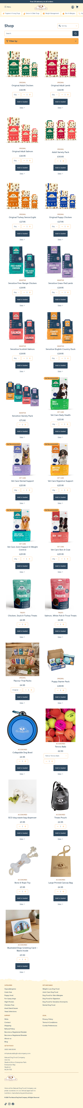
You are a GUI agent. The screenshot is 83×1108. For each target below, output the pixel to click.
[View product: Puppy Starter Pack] (61, 673)
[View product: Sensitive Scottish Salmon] (22, 342)
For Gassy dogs (10, 999)
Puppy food (8, 995)
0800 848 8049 (10, 1049)
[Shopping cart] (77, 7)
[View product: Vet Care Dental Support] (22, 474)
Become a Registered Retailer (15, 1032)
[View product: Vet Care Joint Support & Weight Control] (22, 541)
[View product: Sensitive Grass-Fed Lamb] (61, 276)
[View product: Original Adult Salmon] (22, 144)
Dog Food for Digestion (51, 999)
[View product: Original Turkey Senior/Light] (22, 210)
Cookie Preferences (50, 1026)
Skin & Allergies (70, 13)
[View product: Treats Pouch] (61, 809)
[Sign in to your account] (72, 7)
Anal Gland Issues (11, 1008)
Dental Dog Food (49, 1005)
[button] (75, 33)
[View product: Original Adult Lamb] (61, 78)
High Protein (9, 1002)
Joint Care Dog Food (50, 992)
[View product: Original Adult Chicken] (22, 78)
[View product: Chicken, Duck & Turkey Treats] (22, 607)
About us (7, 1038)
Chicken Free (9, 1005)
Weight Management (52, 13)
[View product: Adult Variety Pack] (61, 144)
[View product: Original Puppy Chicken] (61, 210)
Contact (7, 1022)
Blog (6, 1042)
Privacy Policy (48, 1019)
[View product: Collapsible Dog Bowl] (22, 741)
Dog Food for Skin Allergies (53, 995)
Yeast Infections (10, 1011)
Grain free (8, 992)
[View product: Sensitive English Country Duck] (61, 342)
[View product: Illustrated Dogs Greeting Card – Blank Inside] (22, 941)
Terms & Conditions (50, 1022)
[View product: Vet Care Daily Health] (61, 408)
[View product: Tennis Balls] (61, 741)
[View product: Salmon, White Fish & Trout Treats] (61, 607)
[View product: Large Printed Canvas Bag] (61, 875)
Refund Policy (9, 1029)
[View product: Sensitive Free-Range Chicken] (22, 276)
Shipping (7, 1026)
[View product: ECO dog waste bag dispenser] (22, 809)
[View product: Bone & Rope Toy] (22, 875)
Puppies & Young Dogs (12, 13)
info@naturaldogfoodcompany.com (17, 1053)
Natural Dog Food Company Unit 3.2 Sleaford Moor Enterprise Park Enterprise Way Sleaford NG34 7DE (15, 1063)
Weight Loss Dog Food (51, 989)
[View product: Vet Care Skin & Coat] (61, 541)
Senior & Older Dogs (32, 13)
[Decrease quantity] (24, 94)
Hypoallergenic (10, 989)
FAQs (6, 1019)
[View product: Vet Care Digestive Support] (61, 474)
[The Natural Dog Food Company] (41, 7)
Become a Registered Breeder (15, 1035)
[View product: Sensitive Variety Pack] (22, 408)
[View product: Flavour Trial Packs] (22, 673)
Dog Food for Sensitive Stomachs (55, 1002)
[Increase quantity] (30, 94)
